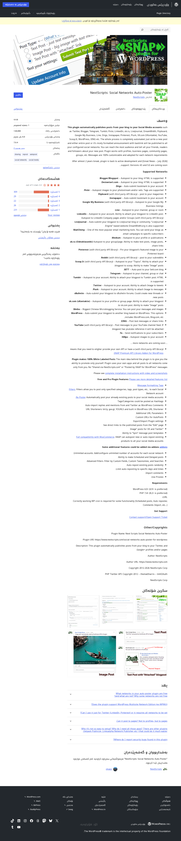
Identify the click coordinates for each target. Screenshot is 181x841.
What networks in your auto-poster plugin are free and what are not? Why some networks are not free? (140, 694)
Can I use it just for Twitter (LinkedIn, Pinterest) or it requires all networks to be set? (123, 712)
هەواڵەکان (166, 801)
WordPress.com (32, 797)
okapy (109, 769)
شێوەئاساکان (132, 809)
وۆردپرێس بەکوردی (138, 824)
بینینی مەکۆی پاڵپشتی (49, 238)
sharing (18, 154)
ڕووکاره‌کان (133, 801)
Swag (69, 809)
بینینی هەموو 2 (19, 148)
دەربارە (167, 797)
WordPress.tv (98, 809)
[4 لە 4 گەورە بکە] (163, 633)
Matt (37, 801)
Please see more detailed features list (148, 379)
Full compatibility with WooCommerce (95, 437)
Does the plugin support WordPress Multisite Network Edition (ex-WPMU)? (129, 704)
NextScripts (139, 97)
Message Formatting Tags (150, 385)
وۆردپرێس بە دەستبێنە (16, 4)
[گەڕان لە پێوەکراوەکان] (142, 29)
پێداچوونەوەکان (138, 109)
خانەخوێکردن (165, 805)
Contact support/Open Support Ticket (148, 517)
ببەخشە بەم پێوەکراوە (50, 264)
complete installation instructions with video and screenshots (136, 373)
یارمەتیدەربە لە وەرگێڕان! (72, 21)
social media (34, 159)
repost (25, 154)
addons (163, 447)
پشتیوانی (18, 109)
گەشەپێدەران (100, 805)
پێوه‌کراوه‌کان (132, 805)
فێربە (103, 797)
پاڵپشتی (102, 801)
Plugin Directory (163, 13)
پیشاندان (134, 797)
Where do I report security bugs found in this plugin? (140, 739)
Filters (72, 389)
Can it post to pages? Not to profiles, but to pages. (141, 721)
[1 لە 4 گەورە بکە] (163, 599)
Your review (54, 215)
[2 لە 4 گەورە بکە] (129, 599)
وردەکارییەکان (158, 109)
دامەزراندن (120, 109)
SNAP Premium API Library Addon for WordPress (138, 353)
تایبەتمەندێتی (164, 809)
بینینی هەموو (20, 215)
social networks (21, 159)
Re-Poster (80, 397)
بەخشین (68, 805)
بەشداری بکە (68, 797)
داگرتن (18, 95)
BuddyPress (34, 809)
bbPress (35, 805)
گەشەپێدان (104, 109)
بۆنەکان (70, 801)
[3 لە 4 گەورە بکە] (95, 599)
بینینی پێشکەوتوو (51, 168)
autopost (33, 154)
